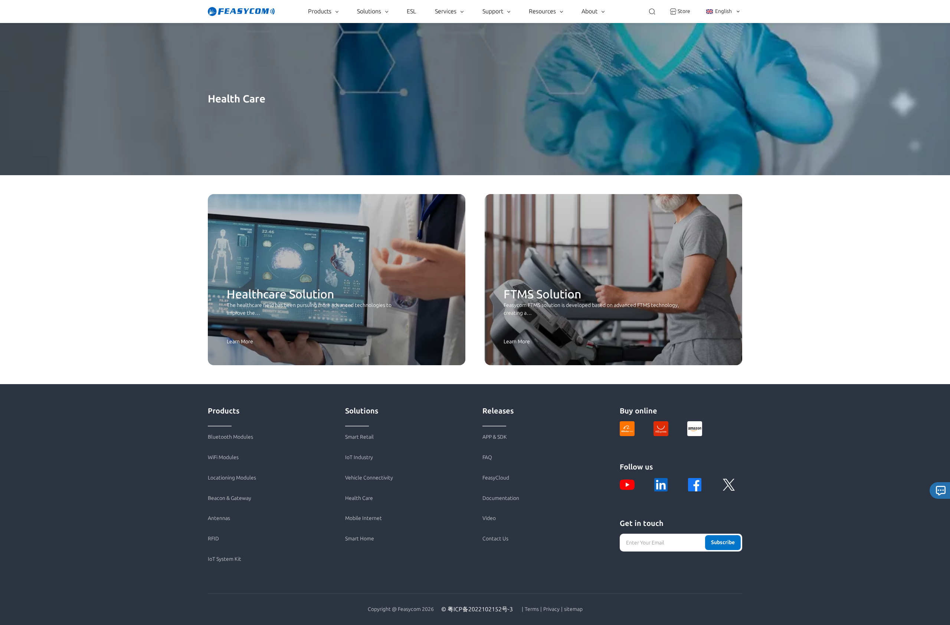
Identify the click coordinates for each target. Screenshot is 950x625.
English (723, 11)
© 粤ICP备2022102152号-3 (477, 609)
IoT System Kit (224, 559)
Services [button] (445, 11)
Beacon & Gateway (229, 498)
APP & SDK (494, 437)
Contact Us (495, 539)
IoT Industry (359, 457)
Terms (532, 609)
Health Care (359, 498)
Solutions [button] (369, 11)
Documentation (500, 498)
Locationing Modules (232, 478)
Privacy (551, 609)
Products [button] (319, 11)
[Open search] (652, 11)
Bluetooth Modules (230, 437)
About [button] (589, 11)
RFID (213, 539)
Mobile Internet (363, 518)
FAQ (487, 457)
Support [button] (492, 11)
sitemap (573, 609)
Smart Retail (359, 437)
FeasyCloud (495, 478)
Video (489, 518)
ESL (411, 11)
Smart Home (359, 539)
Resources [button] (542, 11)
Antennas (219, 518)
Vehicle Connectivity (369, 478)
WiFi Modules (223, 457)
